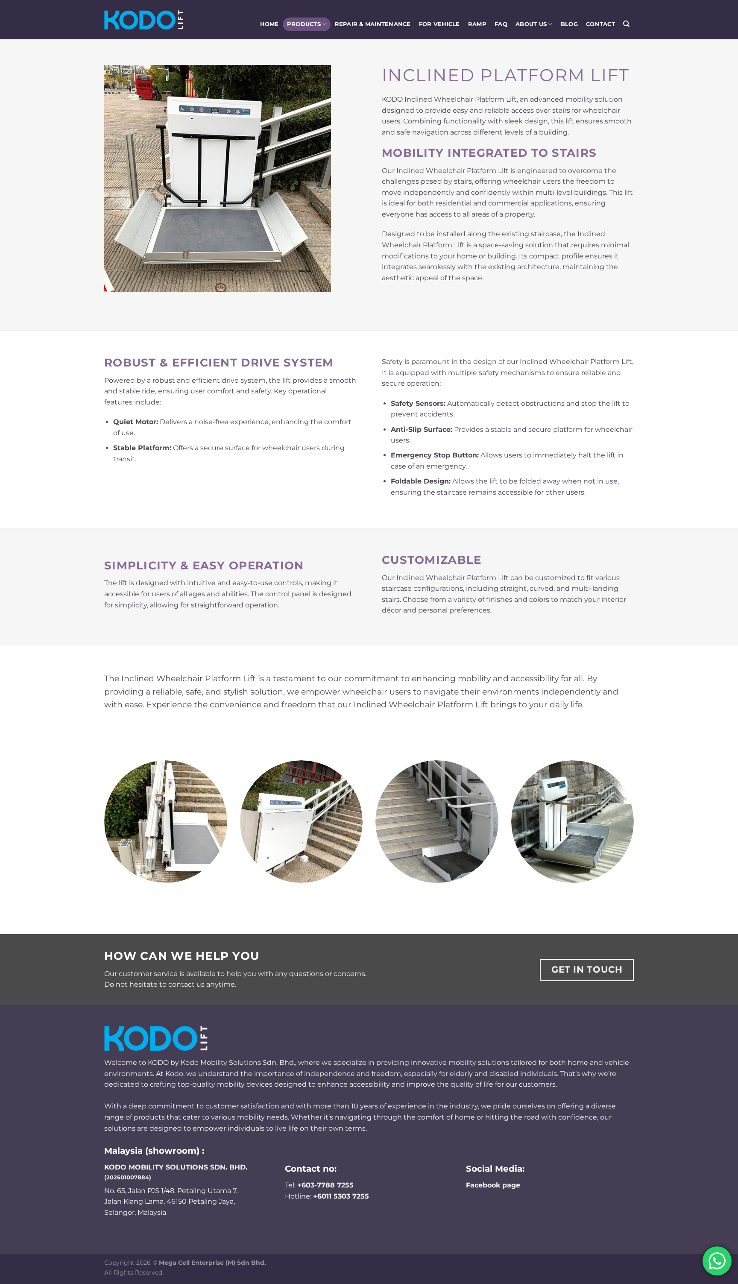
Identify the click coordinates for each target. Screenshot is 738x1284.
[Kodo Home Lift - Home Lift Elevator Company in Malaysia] (144, 19)
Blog (569, 24)
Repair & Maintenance (373, 24)
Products (304, 24)
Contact (600, 24)
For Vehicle (439, 24)
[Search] (626, 24)
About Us (531, 24)
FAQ (501, 24)
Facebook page (493, 1185)
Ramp (477, 24)
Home (269, 24)
